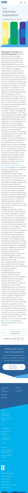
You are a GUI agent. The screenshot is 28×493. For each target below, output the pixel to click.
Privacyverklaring (5, 479)
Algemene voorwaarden (7, 476)
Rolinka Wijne (9, 321)
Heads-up (18, 391)
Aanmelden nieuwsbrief (13, 367)
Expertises (4, 394)
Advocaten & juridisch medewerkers (5, 389)
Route (2, 424)
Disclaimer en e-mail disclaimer (9, 484)
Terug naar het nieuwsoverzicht (15, 332)
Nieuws (18, 388)
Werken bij (4, 398)
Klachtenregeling (5, 487)
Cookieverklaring (5, 482)
